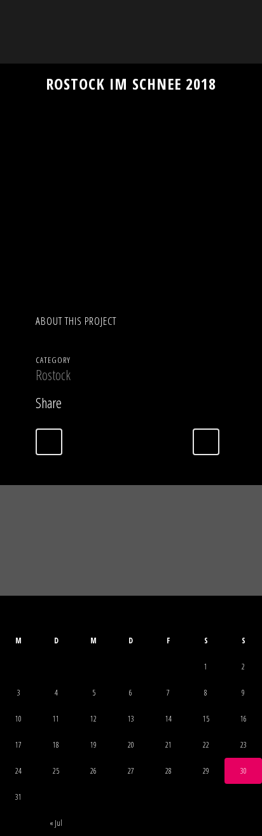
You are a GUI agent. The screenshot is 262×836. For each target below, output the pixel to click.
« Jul (56, 823)
